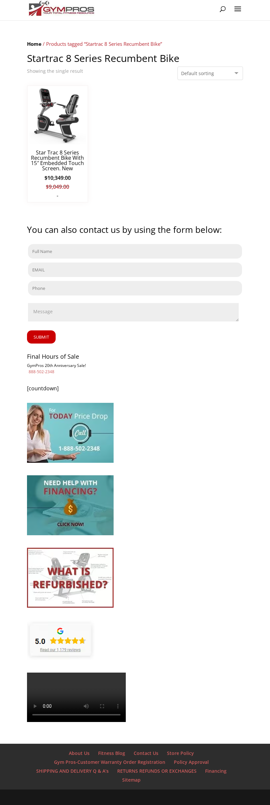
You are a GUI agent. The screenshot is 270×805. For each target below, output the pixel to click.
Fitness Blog (111, 753)
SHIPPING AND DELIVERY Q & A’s (72, 771)
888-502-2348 (41, 372)
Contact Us (146, 753)
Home (34, 44)
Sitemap (131, 780)
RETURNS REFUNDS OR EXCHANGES (157, 771)
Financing (216, 771)
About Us (79, 753)
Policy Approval (191, 762)
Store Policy (180, 753)
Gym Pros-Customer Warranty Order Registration (109, 762)
